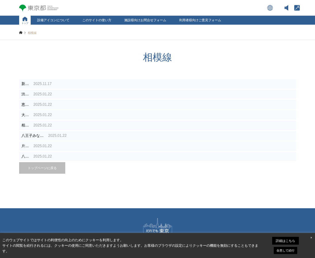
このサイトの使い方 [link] (96, 20)
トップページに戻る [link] (42, 168)
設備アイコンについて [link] (53, 20)
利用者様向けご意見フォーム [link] (200, 20)
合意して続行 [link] (285, 250)
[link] (297, 8)
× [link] (311, 237)
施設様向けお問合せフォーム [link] (145, 20)
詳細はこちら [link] (285, 241)
